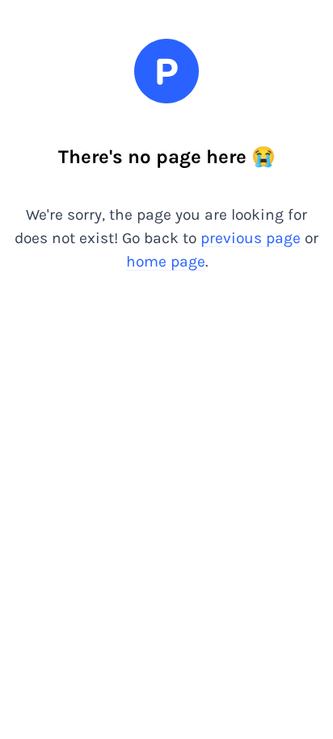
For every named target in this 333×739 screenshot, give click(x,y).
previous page (250, 238)
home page (165, 261)
